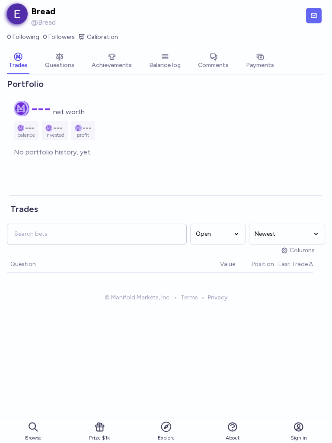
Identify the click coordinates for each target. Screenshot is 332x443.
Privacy (217, 297)
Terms (189, 297)
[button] (215, 265)
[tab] (18, 61)
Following (23, 37)
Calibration (102, 37)
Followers (59, 37)
